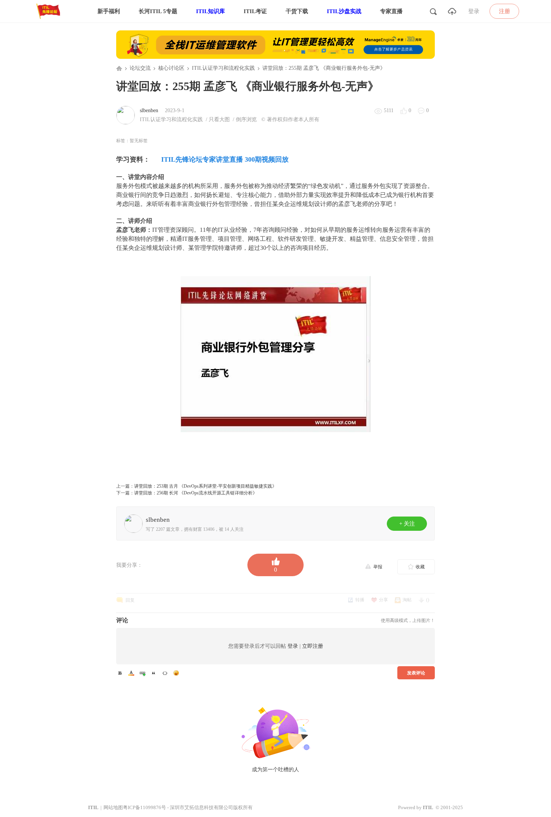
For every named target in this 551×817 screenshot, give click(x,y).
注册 (504, 11)
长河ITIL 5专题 (158, 11)
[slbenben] (125, 114)
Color (131, 673)
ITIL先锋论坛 (119, 68)
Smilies (176, 673)
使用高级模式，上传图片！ (408, 620)
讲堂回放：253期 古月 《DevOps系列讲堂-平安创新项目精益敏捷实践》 (205, 486)
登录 (473, 11)
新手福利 (108, 11)
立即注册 (312, 646)
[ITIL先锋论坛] (50, 21)
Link (142, 673)
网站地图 (113, 807)
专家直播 (391, 11)
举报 (377, 566)
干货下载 (297, 11)
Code (165, 673)
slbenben (149, 110)
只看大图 (219, 119)
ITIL (93, 807)
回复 (130, 600)
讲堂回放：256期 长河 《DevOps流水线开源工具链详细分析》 (195, 493)
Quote (153, 673)
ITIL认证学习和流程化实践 (223, 68)
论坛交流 (140, 68)
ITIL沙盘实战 (344, 11)
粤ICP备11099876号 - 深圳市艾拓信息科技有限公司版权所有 (188, 807)
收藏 (420, 566)
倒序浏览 (246, 119)
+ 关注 (407, 524)
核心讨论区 (171, 68)
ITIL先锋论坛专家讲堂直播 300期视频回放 (225, 159)
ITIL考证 (255, 11)
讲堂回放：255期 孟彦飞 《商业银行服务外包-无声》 (323, 68)
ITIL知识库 (210, 11)
